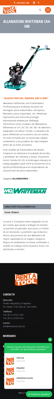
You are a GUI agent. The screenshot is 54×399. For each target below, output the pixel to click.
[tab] (28, 206)
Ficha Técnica (11, 212)
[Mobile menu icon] (48, 10)
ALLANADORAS (20, 178)
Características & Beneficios (20, 206)
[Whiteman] (25, 197)
